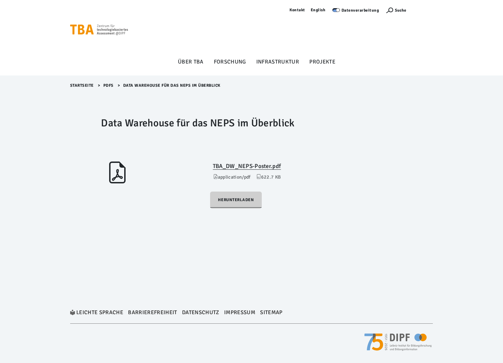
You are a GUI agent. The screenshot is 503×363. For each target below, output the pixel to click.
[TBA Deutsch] (99, 31)
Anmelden (423, 10)
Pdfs (108, 85)
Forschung (230, 61)
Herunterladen (236, 200)
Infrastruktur (277, 61)
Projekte (322, 61)
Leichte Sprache (99, 312)
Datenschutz (200, 312)
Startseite (82, 85)
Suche (400, 10)
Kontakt (297, 10)
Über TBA (191, 61)
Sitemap (271, 312)
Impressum (239, 312)
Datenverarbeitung (360, 10)
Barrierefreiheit (152, 312)
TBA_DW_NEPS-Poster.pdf (247, 166)
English (318, 10)
